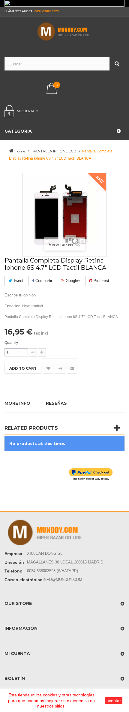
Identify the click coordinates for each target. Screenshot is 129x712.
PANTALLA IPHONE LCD (54, 151)
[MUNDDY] (64, 31)
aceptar (113, 700)
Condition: (12, 306)
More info (17, 403)
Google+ (72, 280)
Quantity (11, 343)
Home (20, 151)
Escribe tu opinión (20, 295)
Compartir (43, 280)
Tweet (17, 280)
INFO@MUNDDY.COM (62, 579)
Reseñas (56, 403)
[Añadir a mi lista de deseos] (48, 368)
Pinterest (100, 280)
